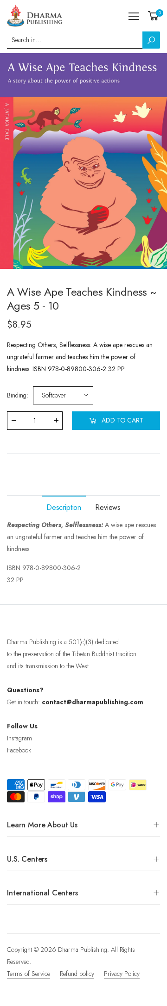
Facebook (19, 750)
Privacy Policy (122, 973)
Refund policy (77, 973)
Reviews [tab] (108, 507)
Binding (17, 395)
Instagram (19, 738)
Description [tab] (63, 507)
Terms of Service (28, 973)
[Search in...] (151, 40)
